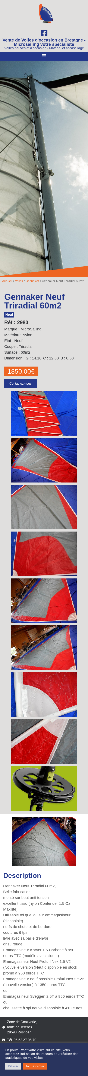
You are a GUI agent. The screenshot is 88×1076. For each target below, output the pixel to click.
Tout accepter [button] (35, 1066)
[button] (44, 55)
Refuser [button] (13, 1066)
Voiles (19, 281)
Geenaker (32, 281)
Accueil (7, 281)
